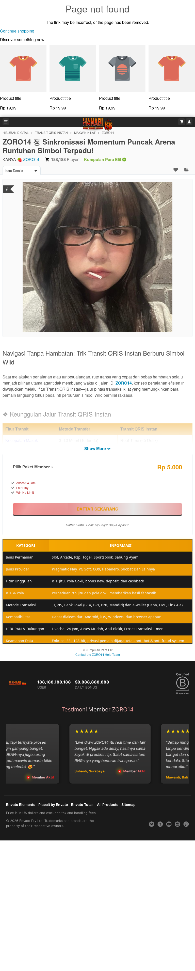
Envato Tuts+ (82, 804)
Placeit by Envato (53, 804)
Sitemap (128, 804)
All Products (107, 804)
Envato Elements (20, 804)
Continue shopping (17, 31)
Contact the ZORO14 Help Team (97, 654)
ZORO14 (31, 159)
